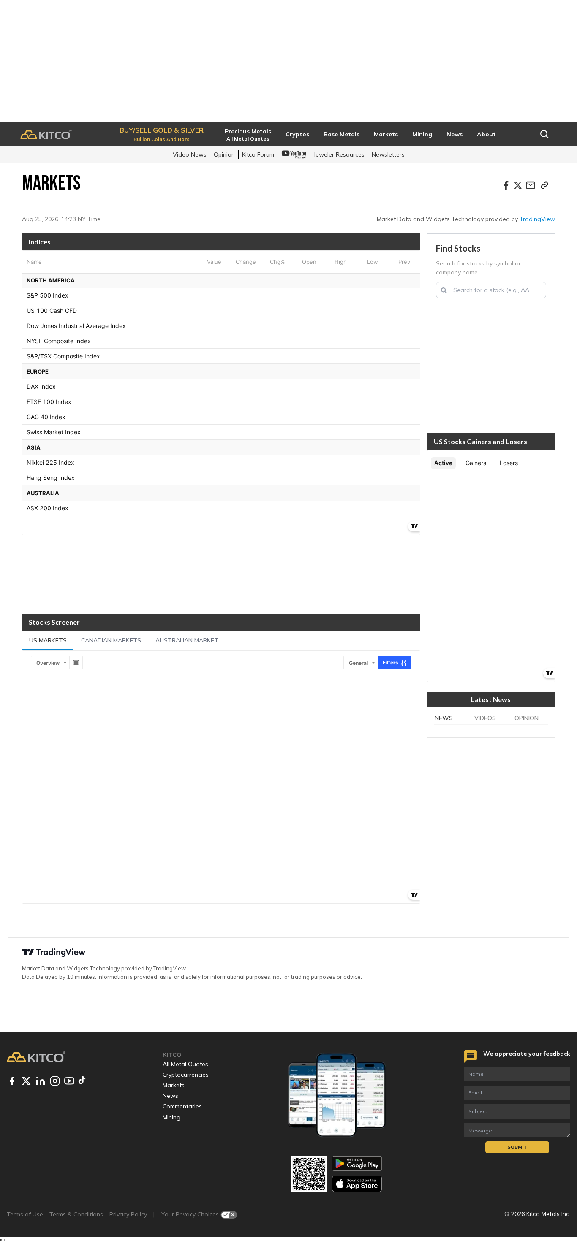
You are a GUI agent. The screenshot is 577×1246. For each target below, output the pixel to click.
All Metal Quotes (185, 1064)
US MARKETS (48, 640)
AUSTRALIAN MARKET (186, 640)
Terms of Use (25, 1214)
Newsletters (388, 154)
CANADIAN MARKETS (111, 640)
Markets (174, 1085)
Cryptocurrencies (186, 1074)
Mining (171, 1117)
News (444, 718)
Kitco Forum (258, 154)
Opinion (224, 154)
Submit (517, 1147)
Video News (190, 154)
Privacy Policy (128, 1214)
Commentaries (182, 1106)
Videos (485, 718)
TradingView (537, 219)
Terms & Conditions (76, 1214)
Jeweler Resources (339, 154)
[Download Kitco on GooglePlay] (357, 1163)
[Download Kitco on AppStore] (357, 1184)
